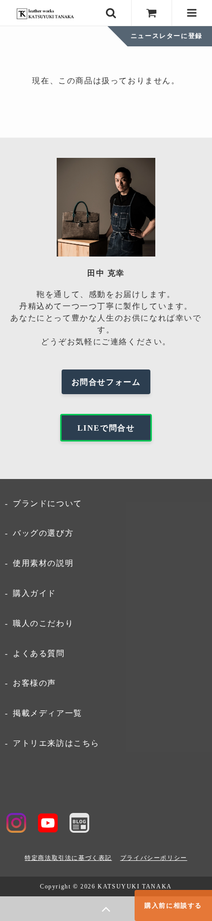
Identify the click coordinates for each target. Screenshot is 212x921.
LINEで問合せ (106, 428)
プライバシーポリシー (153, 857)
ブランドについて (47, 503)
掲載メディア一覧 (47, 713)
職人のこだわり (43, 623)
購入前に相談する (173, 905)
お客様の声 (34, 683)
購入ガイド (34, 593)
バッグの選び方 (43, 533)
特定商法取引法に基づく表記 (68, 857)
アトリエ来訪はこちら (56, 743)
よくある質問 (39, 653)
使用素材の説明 (43, 563)
